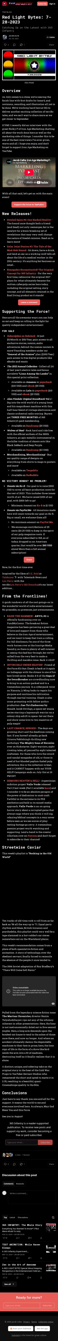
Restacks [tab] (20, 1184)
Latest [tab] (12, 1217)
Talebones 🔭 (9, 577)
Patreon (32, 835)
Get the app (42, 1328)
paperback (46, 382)
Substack (16, 1335)
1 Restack (26, 1155)
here (47, 788)
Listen (52, 37)
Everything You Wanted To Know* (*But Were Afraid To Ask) (20, 1230)
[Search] (53, 1217)
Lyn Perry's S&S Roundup (24, 584)
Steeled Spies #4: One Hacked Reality (29, 219)
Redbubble (32, 475)
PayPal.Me (46, 522)
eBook (31, 385)
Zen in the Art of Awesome (19, 1264)
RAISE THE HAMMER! (20, 616)
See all (7, 1284)
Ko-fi (39, 505)
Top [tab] (5, 1217)
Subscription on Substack (21, 335)
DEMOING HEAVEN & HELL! (23, 780)
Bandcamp (32, 425)
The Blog (7, 12)
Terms (34, 1321)
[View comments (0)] (14, 44)
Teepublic (32, 470)
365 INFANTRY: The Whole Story (22, 1224)
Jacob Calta (14, 36)
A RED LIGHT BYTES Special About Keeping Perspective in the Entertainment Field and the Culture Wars (22, 1269)
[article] (29, 1231)
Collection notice (45, 1321)
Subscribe (42, 4)
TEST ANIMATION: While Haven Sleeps (21, 1246)
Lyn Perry (8, 580)
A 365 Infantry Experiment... (15, 1251)
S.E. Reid (34, 573)
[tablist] (13, 1183)
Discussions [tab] (23, 1217)
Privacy (26, 1321)
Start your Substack (22, 1328)
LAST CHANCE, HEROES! (21, 728)
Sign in (52, 4)
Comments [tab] (8, 1184)
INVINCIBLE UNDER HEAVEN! (25, 664)
